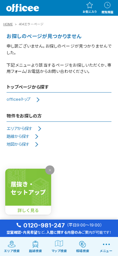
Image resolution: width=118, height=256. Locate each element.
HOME (8, 24)
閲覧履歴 (107, 12)
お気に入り (90, 11)
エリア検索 (12, 251)
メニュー (106, 251)
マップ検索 (59, 251)
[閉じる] (49, 170)
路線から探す (18, 136)
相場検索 (82, 251)
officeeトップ (18, 99)
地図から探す (18, 144)
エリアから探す (19, 128)
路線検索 (35, 251)
